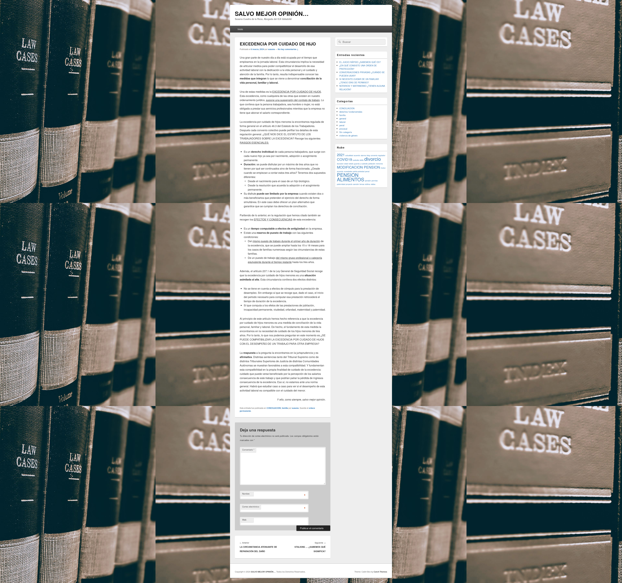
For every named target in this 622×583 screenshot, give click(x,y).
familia (285, 408)
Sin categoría (345, 132)
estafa (351, 163)
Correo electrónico (250, 506)
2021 (341, 154)
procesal (343, 128)
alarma (363, 155)
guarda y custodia (361, 163)
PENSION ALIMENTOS (350, 177)
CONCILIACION (274, 408)
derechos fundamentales (350, 111)
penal (341, 125)
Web (244, 519)
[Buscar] (339, 42)
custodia (356, 160)
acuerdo (357, 155)
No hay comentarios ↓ (288, 49)
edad (346, 163)
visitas (373, 184)
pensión (368, 180)
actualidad (349, 155)
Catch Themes (380, 571)
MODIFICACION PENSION (358, 167)
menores (379, 163)
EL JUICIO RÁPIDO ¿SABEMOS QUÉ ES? (360, 62)
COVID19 (344, 159)
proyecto (349, 184)
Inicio (240, 29)
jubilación (371, 163)
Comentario (248, 449)
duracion (340, 163)
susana (271, 49)
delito (362, 160)
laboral (342, 121)
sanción (356, 184)
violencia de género (348, 135)
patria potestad (358, 171)
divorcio (372, 158)
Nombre (245, 493)
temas (362, 184)
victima (367, 184)
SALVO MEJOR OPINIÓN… (272, 13)
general (342, 118)
